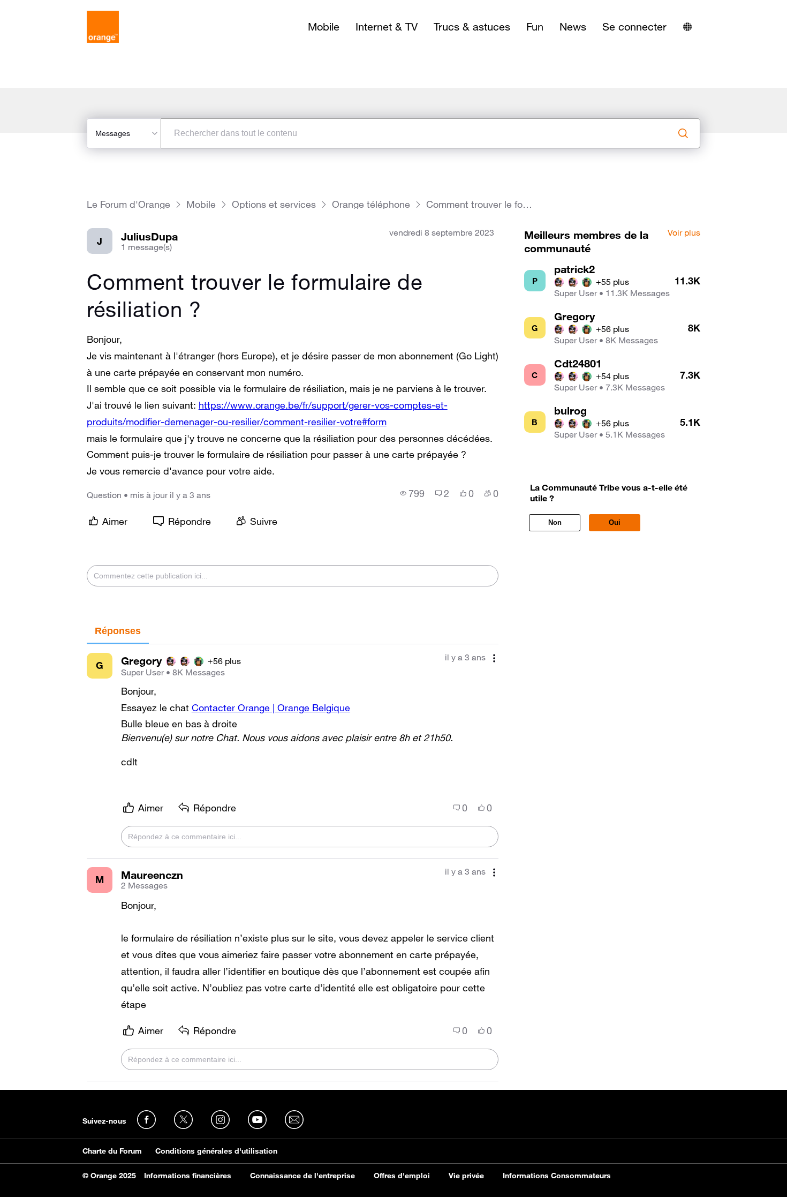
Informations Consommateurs (557, 1175)
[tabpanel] (292, 862)
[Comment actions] (494, 658)
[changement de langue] (687, 26)
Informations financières (187, 1175)
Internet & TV (386, 26)
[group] (412, 493)
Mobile (323, 26)
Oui (614, 522)
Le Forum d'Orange (128, 204)
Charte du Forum (112, 1151)
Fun (534, 26)
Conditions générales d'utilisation (216, 1151)
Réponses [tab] (118, 631)
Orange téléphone (371, 204)
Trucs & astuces (472, 26)
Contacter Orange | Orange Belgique (271, 707)
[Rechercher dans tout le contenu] (683, 133)
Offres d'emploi (402, 1175)
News (572, 26)
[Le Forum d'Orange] (103, 27)
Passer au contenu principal (57, 8)
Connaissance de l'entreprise (302, 1175)
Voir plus (684, 233)
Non (555, 522)
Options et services (274, 204)
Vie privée (466, 1175)
